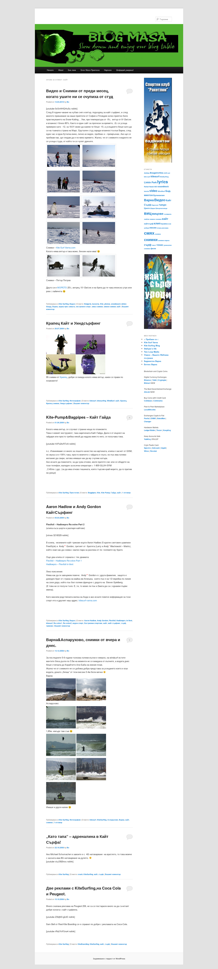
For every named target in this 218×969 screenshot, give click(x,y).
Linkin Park (150, 182)
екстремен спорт (83, 306)
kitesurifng (101, 400)
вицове (157, 213)
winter (123, 304)
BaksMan (161, 418)
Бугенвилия (159, 195)
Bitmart (147, 383)
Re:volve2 (67, 623)
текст (154, 245)
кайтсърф (148, 223)
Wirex (146, 451)
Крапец (63, 377)
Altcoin (147, 392)
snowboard (115, 304)
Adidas (146, 173)
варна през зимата (67, 306)
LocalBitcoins (150, 409)
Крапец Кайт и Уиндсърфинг (73, 323)
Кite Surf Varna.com (65, 247)
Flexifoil (112, 620)
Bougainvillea (156, 172)
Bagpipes (92, 492)
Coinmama (158, 400)
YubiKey (147, 439)
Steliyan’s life (150, 348)
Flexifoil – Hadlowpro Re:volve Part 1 (64, 560)
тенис (159, 245)
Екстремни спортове (93, 623)
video (153, 190)
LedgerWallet (149, 430)
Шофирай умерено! (125, 70)
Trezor (159, 430)
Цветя (147, 208)
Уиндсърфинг (66, 403)
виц (148, 213)
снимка (158, 234)
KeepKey (167, 430)
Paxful (146, 418)
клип (157, 223)
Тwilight (162, 204)
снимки (49, 822)
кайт (119, 306)
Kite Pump (105, 492)
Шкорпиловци (161, 208)
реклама (164, 228)
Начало (50, 70)
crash (80, 874)
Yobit (154, 380)
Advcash (156, 448)
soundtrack (163, 186)
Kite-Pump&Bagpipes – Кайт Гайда (78, 417)
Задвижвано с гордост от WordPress (109, 958)
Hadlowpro (120, 620)
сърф (123, 623)
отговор (126, 492)
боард (48, 306)
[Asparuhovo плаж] (61, 727)
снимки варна (163, 240)
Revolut (153, 451)
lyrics (162, 181)
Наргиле (108, 70)
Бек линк (72, 70)
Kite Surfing (64, 304)
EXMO (153, 418)
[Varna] (61, 699)
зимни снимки (110, 306)
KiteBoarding (83, 944)
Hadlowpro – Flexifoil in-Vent (59, 564)
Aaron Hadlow (90, 620)
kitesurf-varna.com (88, 600)
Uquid (163, 448)
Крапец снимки (52, 403)
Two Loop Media (151, 351)
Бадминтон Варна (152, 361)
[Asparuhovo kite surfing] (91, 755)
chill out (167, 173)
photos (107, 304)
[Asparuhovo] (91, 727)
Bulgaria (87, 304)
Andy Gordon (102, 620)
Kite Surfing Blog (152, 345)
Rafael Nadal (149, 186)
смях (149, 233)
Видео (72, 304)
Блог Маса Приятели (90, 70)
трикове (49, 625)
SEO (155, 186)
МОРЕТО (62, 287)
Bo (68, 102)
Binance (147, 380)
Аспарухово (112, 819)
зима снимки (97, 306)
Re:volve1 (58, 623)
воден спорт (78, 623)
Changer (147, 421)
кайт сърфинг (114, 623)
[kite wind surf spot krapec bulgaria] (75, 373)
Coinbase (148, 400)
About (60, 70)
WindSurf (111, 400)
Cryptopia (162, 380)
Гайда (113, 492)
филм (153, 248)
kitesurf (93, 400)
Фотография (75, 400)
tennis (146, 191)
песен (152, 227)
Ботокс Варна (150, 364)
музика (164, 223)
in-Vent (129, 620)
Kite (102, 304)
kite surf (147, 177)
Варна (55, 306)
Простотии (74, 492)
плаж (159, 228)
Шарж (152, 208)
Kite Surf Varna (151, 342)
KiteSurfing (101, 819)
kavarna (95, 304)
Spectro (147, 448)
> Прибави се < (151, 339)
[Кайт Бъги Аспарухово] (61, 803)
